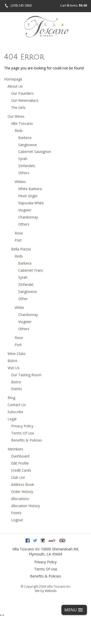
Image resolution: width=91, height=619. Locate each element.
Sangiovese (27, 144)
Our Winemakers (24, 100)
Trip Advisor (62, 540)
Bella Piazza (21, 249)
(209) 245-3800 (21, 5)
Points (16, 512)
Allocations (20, 498)
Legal (12, 418)
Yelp (52, 540)
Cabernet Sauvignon (34, 151)
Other (23, 298)
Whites (20, 181)
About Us (15, 86)
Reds (19, 130)
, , (54, 551)
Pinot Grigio (27, 195)
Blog (11, 397)
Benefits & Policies (26, 440)
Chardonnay (28, 217)
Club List (18, 477)
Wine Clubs (17, 353)
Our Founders (22, 93)
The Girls (18, 107)
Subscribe (15, 411)
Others (23, 172)
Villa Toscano (22, 123)
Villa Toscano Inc (26, 549)
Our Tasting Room (26, 374)
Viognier (24, 210)
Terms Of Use (22, 433)
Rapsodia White (31, 203)
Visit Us (13, 367)
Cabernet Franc (30, 270)
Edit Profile (20, 463)
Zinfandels (26, 165)
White (19, 307)
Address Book (22, 484)
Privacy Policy (22, 426)
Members (15, 449)
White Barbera (30, 188)
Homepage (13, 79)
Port (18, 240)
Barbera (24, 137)
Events (16, 388)
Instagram (43, 540)
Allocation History (25, 505)
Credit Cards (21, 470)
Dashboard (20, 456)
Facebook (28, 540)
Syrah (22, 158)
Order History (22, 491)
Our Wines (16, 116)
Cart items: (73, 5)
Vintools (50, 591)
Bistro (12, 360)
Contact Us (17, 404)
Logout (17, 519)
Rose (19, 233)
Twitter (35, 540)
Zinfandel (25, 284)
